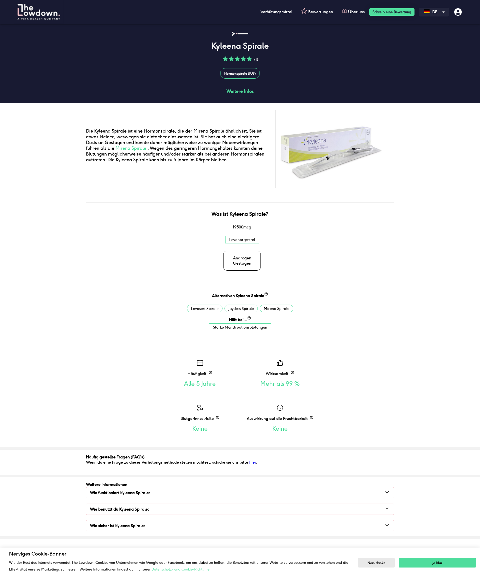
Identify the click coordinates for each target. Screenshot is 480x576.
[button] (225, 60)
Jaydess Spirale (241, 308)
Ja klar (437, 563)
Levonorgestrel (242, 239)
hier (252, 462)
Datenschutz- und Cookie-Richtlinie (181, 569)
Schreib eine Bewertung (391, 12)
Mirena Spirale (131, 148)
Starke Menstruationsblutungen (240, 327)
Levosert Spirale (204, 308)
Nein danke (376, 563)
